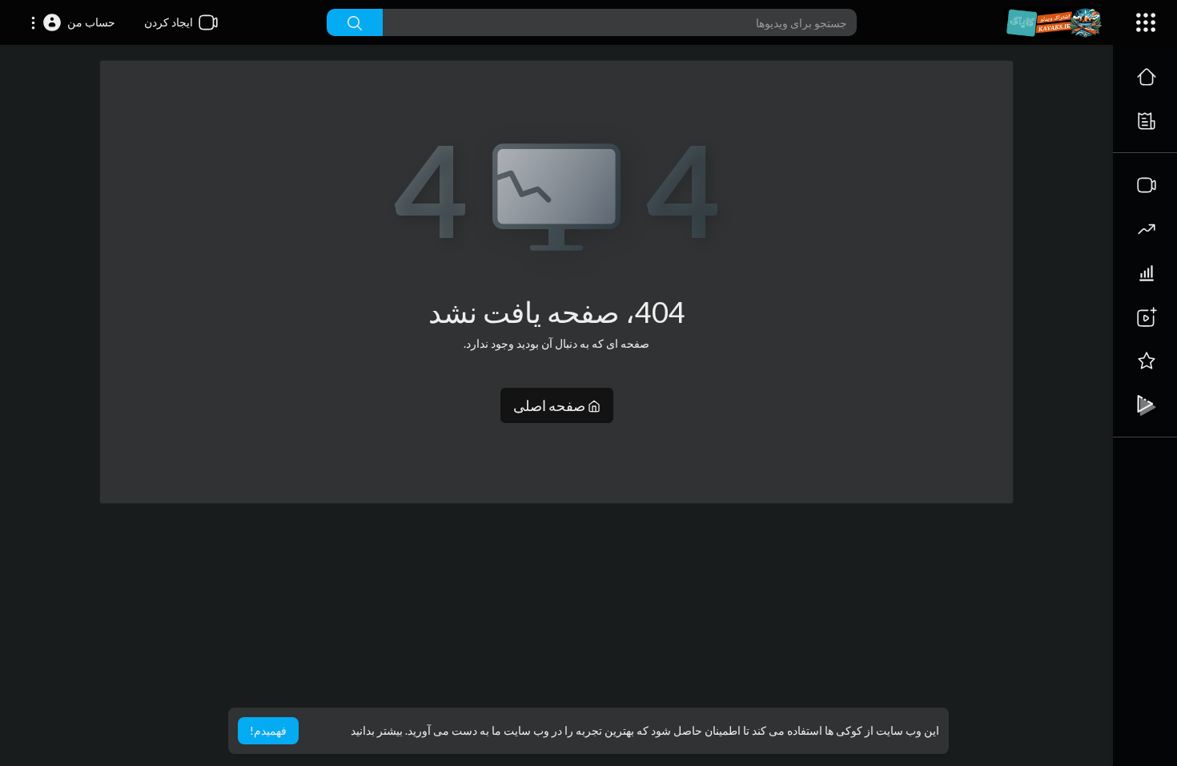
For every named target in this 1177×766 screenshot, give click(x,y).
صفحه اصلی (550, 405)
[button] (72, 22)
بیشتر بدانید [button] (377, 730)
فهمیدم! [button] (268, 730)
